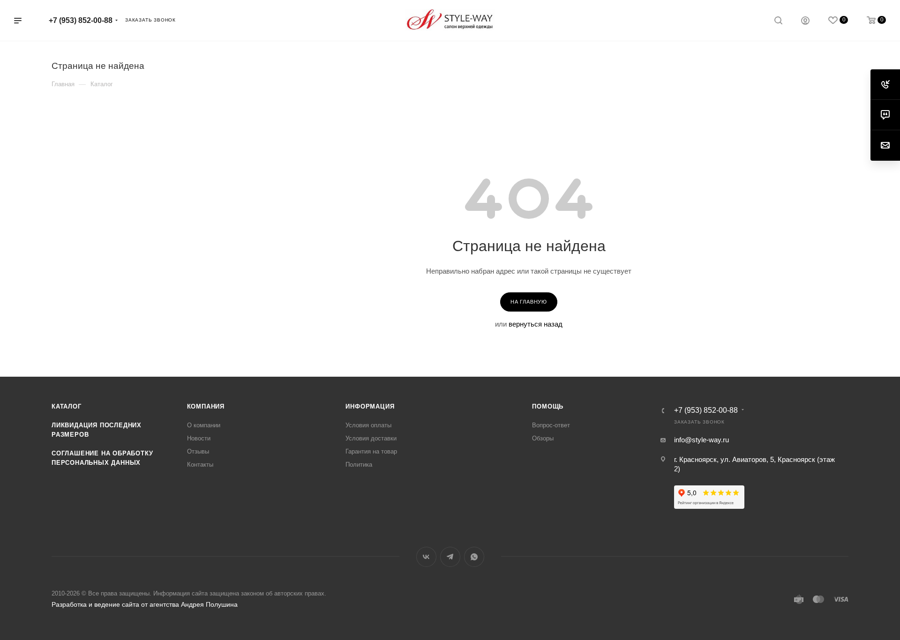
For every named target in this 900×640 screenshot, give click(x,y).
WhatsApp (474, 557)
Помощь (547, 406)
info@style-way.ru (701, 440)
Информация (369, 406)
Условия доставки (371, 438)
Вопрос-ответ (551, 425)
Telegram (450, 557)
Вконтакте (426, 557)
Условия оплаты (368, 425)
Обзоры (543, 438)
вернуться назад (535, 324)
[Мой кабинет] (805, 22)
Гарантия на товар (371, 451)
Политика (358, 464)
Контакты (200, 464)
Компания (206, 406)
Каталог (67, 406)
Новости (198, 438)
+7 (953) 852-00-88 (80, 20)
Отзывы (198, 451)
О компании (203, 425)
